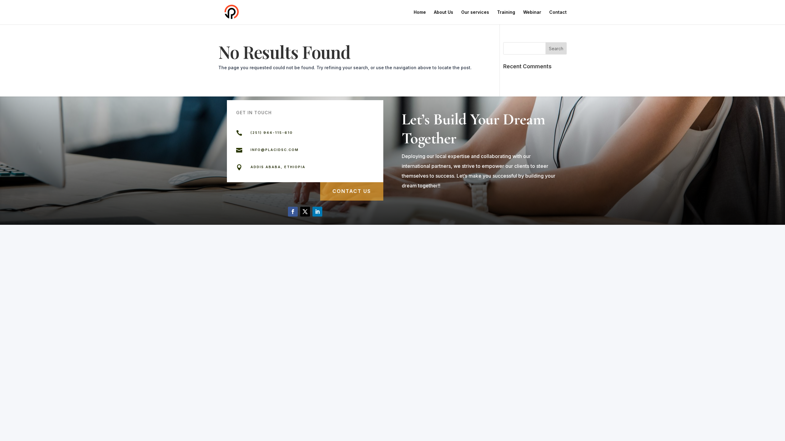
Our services (475, 12)
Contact (558, 12)
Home (420, 12)
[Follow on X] (305, 212)
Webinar (532, 12)
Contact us (351, 191)
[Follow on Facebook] (293, 212)
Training (506, 12)
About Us (443, 12)
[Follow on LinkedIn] (317, 212)
